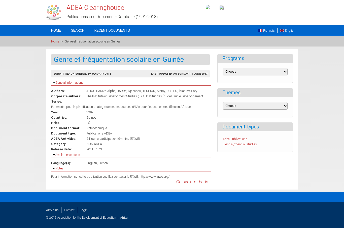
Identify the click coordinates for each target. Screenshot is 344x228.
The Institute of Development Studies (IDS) (115, 96)
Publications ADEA (99, 133)
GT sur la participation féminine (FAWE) (113, 139)
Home (56, 30)
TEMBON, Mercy (154, 91)
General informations (69, 82)
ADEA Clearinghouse (95, 7)
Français (268, 30)
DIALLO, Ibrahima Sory (181, 91)
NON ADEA (94, 144)
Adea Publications (235, 139)
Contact (69, 210)
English (289, 30)
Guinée (91, 117)
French (103, 163)
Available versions (67, 155)
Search (77, 30)
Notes (59, 168)
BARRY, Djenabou (129, 91)
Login (84, 210)
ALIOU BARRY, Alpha (100, 91)
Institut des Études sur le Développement (174, 96)
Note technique (96, 128)
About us (52, 210)
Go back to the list (193, 181)
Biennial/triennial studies (240, 144)
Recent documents (112, 30)
